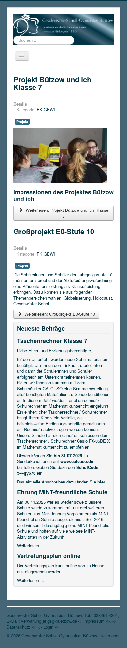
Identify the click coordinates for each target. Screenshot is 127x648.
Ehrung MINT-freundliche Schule (62, 492)
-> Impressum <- (94, 621)
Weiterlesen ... (30, 545)
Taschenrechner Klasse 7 (52, 340)
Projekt (22, 121)
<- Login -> (48, 627)
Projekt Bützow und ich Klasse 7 (52, 83)
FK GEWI (46, 110)
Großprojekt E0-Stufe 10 (53, 231)
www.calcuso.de (76, 461)
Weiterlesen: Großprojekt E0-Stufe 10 (59, 314)
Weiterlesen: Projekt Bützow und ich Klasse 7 (66, 213)
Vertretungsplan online (48, 555)
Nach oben (110, 635)
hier (101, 482)
